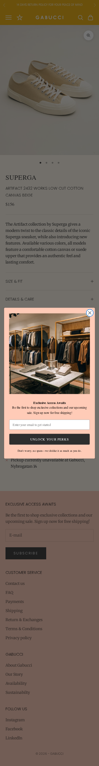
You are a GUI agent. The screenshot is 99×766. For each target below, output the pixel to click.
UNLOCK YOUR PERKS (49, 439)
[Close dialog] (90, 312)
